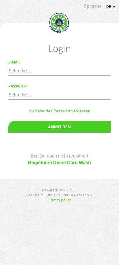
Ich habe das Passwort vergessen (59, 111)
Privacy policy (60, 200)
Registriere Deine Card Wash (59, 162)
